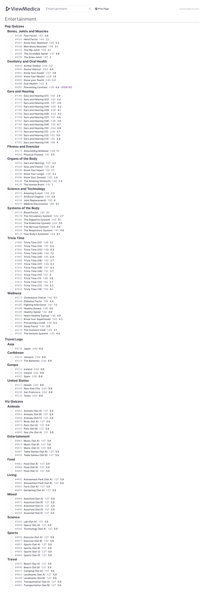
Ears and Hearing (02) (36, 99)
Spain (27, 376)
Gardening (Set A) (34, 490)
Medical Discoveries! (36, 203)
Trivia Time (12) (33, 281)
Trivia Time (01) (33, 242)
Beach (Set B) (32, 567)
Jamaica (28, 357)
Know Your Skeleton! (35, 42)
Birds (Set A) (31, 421)
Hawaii (28, 384)
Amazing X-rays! (33, 193)
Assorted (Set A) (33, 498)
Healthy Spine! (32, 311)
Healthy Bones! (32, 308)
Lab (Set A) (30, 521)
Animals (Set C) (33, 417)
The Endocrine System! (37, 223)
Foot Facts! (30, 35)
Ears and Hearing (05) (36, 110)
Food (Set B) (31, 467)
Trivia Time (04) (33, 253)
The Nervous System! (36, 226)
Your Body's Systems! (36, 233)
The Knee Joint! (33, 57)
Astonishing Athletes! (36, 150)
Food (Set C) (31, 470)
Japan (27, 348)
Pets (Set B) (31, 428)
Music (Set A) (32, 440)
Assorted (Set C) (33, 505)
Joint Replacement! (35, 200)
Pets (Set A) (31, 425)
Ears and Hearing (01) (36, 95)
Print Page (103, 8)
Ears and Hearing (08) (36, 120)
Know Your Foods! (34, 72)
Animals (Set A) (33, 410)
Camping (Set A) (33, 570)
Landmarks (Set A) (34, 574)
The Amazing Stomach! (37, 181)
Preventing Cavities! (35, 87)
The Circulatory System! (38, 215)
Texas (27, 395)
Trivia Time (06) (33, 260)
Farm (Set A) (31, 486)
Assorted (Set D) (33, 509)
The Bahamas (32, 360)
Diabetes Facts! (33, 301)
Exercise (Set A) (33, 537)
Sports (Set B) (32, 548)
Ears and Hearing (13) (36, 138)
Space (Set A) (32, 525)
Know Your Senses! (35, 177)
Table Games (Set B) (35, 455)
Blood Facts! (31, 212)
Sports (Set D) (32, 555)
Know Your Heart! (34, 170)
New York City (32, 388)
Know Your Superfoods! (37, 319)
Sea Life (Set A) (33, 432)
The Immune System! (36, 333)
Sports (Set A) (32, 544)
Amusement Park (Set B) (38, 483)
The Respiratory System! (38, 230)
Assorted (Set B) (33, 502)
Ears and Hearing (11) (36, 131)
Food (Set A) (31, 463)
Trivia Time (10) (33, 274)
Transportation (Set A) (37, 581)
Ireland (28, 372)
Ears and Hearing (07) (36, 117)
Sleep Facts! (31, 326)
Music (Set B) (31, 444)
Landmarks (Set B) (34, 578)
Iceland (28, 369)
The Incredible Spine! (36, 53)
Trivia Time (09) (33, 271)
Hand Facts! (31, 39)
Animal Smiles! (32, 65)
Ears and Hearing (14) (36, 142)
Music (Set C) (32, 447)
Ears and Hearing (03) (36, 102)
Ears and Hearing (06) (36, 113)
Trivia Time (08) (33, 267)
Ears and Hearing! (34, 163)
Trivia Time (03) (33, 249)
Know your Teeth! (34, 80)
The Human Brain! (34, 184)
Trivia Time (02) (33, 246)
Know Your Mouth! (34, 76)
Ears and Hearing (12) (36, 135)
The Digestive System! (37, 219)
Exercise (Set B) (33, 540)
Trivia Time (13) (33, 285)
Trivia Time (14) (33, 289)
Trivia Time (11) (32, 278)
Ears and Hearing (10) (36, 128)
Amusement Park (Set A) (38, 479)
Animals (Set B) (33, 414)
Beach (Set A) (32, 563)
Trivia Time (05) (33, 256)
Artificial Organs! (34, 196)
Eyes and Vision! (33, 166)
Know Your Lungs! (34, 173)
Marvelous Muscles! (35, 46)
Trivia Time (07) (33, 263)
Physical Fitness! (33, 154)
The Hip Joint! (32, 49)
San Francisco (32, 392)
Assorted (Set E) (33, 513)
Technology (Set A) (35, 528)
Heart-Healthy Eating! (36, 315)
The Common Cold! (35, 329)
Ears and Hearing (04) (36, 106)
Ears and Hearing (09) (36, 124)
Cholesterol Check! (35, 297)
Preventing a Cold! (34, 322)
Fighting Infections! (35, 304)
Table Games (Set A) (36, 451)
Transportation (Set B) (37, 585)
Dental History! (32, 69)
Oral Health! (31, 83)
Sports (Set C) (32, 551)
